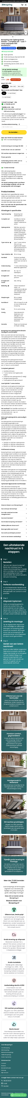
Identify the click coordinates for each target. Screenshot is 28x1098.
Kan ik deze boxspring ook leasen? (11, 522)
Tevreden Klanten (19, 1)
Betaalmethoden (6, 1068)
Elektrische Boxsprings (7, 1052)
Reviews (3, 1065)
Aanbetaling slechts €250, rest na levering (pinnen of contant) (11, 161)
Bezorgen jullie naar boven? (9, 529)
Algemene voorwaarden (7, 1093)
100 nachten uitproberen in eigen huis (12, 153)
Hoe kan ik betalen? (7, 518)
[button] (5, 86)
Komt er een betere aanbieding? (11, 536)
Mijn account (4, 1072)
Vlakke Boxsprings (6, 1054)
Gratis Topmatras (6, 1057)
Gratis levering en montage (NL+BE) (12, 146)
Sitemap (3, 1070)
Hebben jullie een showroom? (10, 525)
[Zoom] (25, 33)
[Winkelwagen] (22, 5)
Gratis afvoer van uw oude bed (10, 150)
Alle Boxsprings (5, 1050)
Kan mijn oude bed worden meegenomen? (9, 513)
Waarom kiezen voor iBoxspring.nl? (12, 505)
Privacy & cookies (19, 1093)
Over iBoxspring (5, 1048)
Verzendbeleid (5, 1095)
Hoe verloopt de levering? (9, 509)
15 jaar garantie (6, 157)
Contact (3, 1063)
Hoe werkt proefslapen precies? (11, 533)
